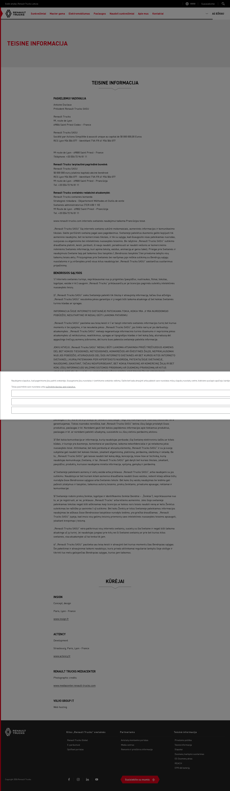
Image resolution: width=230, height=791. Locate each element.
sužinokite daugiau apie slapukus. (61, 386)
